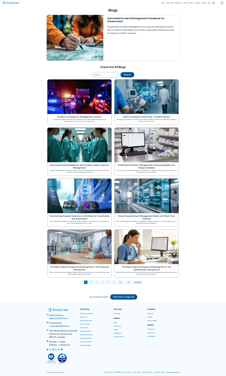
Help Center (151, 333)
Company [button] (197, 3)
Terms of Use (108, 372)
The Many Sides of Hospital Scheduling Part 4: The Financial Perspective (79, 268)
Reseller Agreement (172, 372)
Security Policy (147, 372)
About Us (150, 313)
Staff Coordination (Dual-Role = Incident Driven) (146, 116)
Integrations (118, 333)
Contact (204, 3)
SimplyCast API (119, 337)
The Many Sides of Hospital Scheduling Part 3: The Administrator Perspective (146, 268)
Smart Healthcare (86, 321)
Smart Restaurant (86, 338)
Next (120, 282)
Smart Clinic (84, 328)
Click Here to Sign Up (123, 296)
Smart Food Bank (86, 342)
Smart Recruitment (86, 335)
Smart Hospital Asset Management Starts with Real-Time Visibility (146, 217)
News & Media (152, 321)
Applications (178, 3)
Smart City (83, 317)
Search (127, 74)
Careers (149, 317)
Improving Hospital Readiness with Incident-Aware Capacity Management (79, 166)
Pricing (186, 3)
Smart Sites (169, 3)
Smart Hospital (85, 324)
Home (163, 3)
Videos (116, 330)
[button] (213, 3)
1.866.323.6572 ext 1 (59, 318)
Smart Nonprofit (85, 345)
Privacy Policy (136, 372)
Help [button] (209, 3)
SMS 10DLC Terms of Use (122, 372)
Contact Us (151, 329)
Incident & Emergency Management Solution (79, 116)
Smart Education (85, 331)
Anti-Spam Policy (159, 372)
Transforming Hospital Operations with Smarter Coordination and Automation (79, 217)
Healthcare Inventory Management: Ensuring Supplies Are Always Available (146, 166)
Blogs (115, 322)
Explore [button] (191, 3)
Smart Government (86, 313)
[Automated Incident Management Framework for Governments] (75, 38)
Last (128, 282)
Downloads (117, 326)
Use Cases (117, 313)
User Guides (151, 336)
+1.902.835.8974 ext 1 (59, 326)
